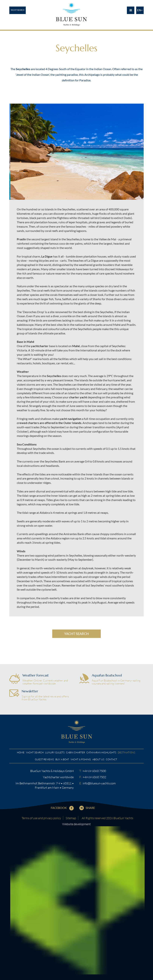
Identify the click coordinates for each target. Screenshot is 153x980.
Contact (111, 759)
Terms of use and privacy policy (41, 818)
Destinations (126, 752)
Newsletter (30, 691)
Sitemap (71, 818)
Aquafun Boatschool (107, 675)
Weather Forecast (35, 675)
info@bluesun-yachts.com (99, 783)
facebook (59, 807)
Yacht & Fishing (81, 759)
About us (98, 759)
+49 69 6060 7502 (94, 777)
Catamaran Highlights (101, 752)
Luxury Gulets (55, 752)
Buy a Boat (62, 759)
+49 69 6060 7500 (94, 771)
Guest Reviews (44, 759)
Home (20, 752)
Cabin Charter (75, 752)
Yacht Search (17, 10)
